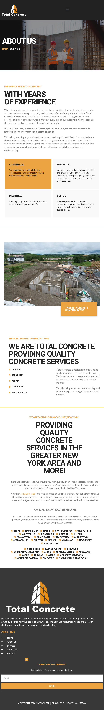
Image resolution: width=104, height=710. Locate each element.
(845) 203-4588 (28, 493)
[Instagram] (26, 659)
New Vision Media (76, 703)
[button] (67, 9)
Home (5, 49)
